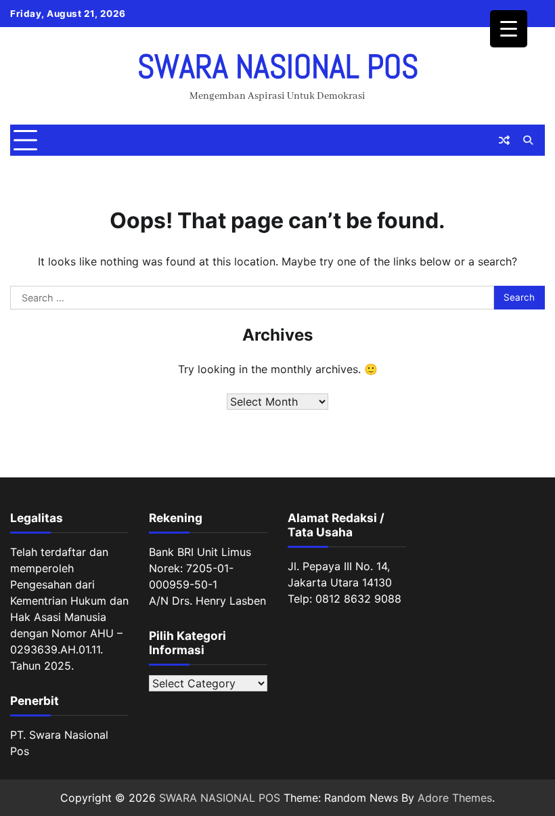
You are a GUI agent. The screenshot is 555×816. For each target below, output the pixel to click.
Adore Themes (455, 797)
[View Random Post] (504, 140)
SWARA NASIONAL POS (277, 66)
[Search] (528, 140)
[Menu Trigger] (508, 28)
